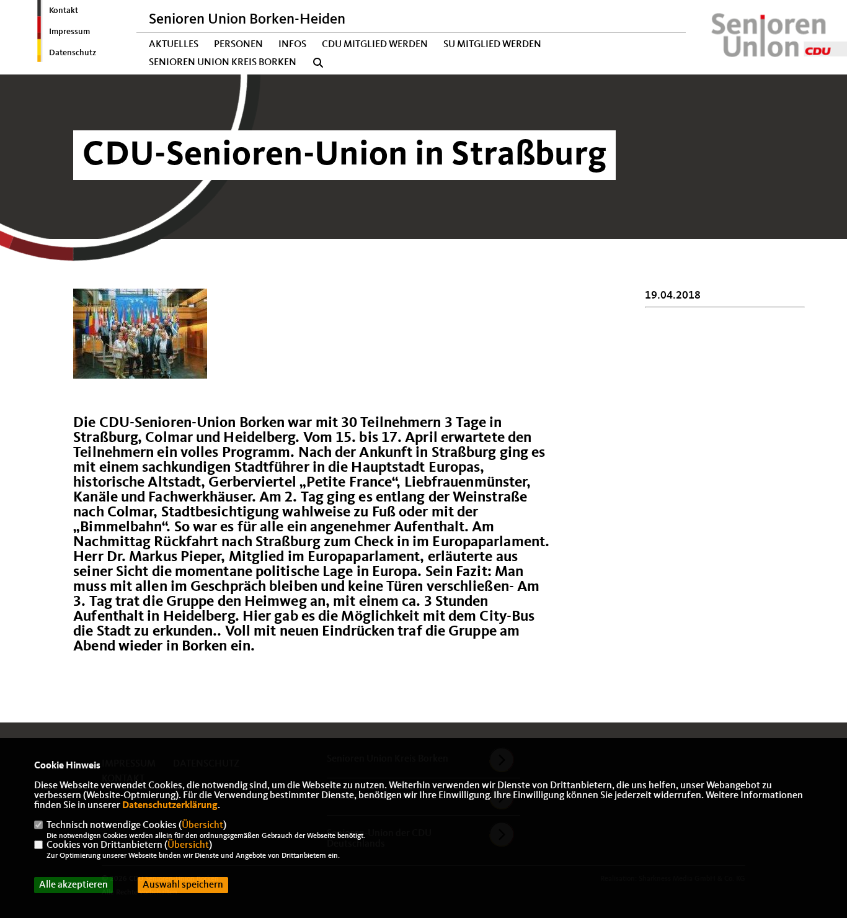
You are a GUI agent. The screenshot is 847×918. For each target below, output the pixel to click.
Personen (238, 45)
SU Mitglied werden (492, 45)
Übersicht (202, 825)
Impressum (69, 31)
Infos (292, 45)
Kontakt (63, 10)
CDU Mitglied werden (375, 45)
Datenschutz (72, 52)
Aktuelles (173, 45)
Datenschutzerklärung (170, 806)
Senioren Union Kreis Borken (222, 63)
